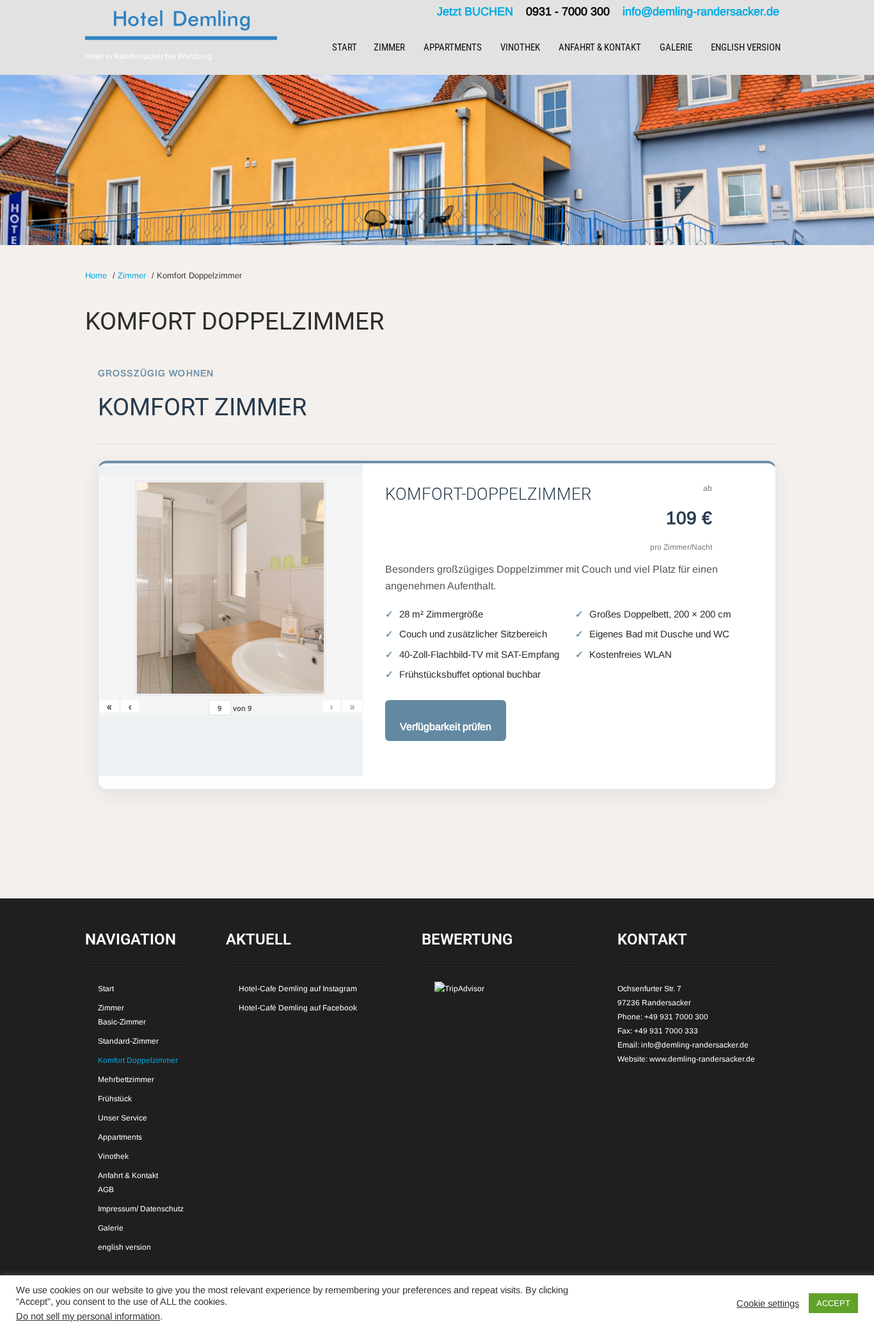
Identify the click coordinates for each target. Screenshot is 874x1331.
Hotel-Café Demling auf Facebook (298, 1007)
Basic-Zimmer (122, 1021)
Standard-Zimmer (128, 1041)
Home (96, 275)
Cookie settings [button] (767, 1303)
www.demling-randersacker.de (702, 1059)
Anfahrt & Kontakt (600, 47)
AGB (106, 1189)
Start (344, 47)
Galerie (676, 47)
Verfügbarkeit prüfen (445, 726)
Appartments (453, 47)
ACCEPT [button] (833, 1303)
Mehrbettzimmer (126, 1079)
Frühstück (115, 1098)
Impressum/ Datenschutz (141, 1208)
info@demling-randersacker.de (701, 11)
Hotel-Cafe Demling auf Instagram (298, 988)
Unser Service (122, 1117)
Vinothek (520, 47)
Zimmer (389, 47)
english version (746, 47)
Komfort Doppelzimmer (138, 1060)
